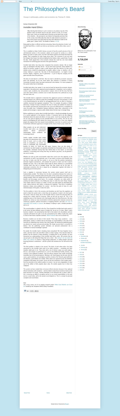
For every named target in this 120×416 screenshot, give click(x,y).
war (85, 210)
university (88, 208)
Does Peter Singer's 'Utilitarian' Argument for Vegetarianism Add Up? (87, 117)
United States (81, 208)
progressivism (90, 195)
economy (80, 155)
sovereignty (90, 200)
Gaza (95, 163)
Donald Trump (89, 152)
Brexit (79, 144)
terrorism (80, 203)
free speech (86, 163)
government (90, 166)
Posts (81, 67)
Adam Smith (94, 137)
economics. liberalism (91, 153)
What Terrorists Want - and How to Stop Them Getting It (87, 100)
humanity (95, 171)
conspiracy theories (92, 147)
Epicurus (95, 156)
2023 (81, 223)
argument (83, 140)
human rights (84, 171)
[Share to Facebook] (36, 291)
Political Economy (82, 192)
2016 (81, 254)
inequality (94, 173)
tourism (86, 205)
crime (86, 148)
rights (83, 199)
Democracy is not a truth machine (87, 88)
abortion (79, 137)
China (91, 145)
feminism (90, 162)
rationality (80, 197)
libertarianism (81, 181)
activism (89, 137)
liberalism (94, 179)
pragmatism (80, 195)
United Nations (93, 207)
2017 (81, 252)
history (95, 169)
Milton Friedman (51, 215)
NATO (88, 185)
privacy (84, 195)
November (83, 236)
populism (86, 194)
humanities (90, 171)
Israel (82, 178)
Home (48, 393)
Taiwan (83, 202)
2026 (81, 216)
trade (90, 205)
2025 (81, 219)
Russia (95, 199)
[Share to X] (34, 291)
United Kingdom (86, 207)
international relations (89, 176)
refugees (84, 197)
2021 (81, 227)
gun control (84, 168)
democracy (93, 150)
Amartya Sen (85, 139)
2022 (81, 225)
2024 (81, 221)
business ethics (93, 144)
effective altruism (93, 155)
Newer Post (27, 393)
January (83, 249)
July (82, 245)
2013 (81, 261)
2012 (81, 263)
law (89, 179)
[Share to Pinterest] (38, 291)
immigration (86, 173)
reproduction (94, 197)
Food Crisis (80, 163)
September (84, 240)
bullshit (82, 144)
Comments (83, 70)
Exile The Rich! (83, 108)
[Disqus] (47, 318)
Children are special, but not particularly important (86, 96)
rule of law (90, 199)
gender (79, 165)
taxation (88, 202)
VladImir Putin (81, 210)
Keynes (90, 178)
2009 (81, 270)
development (81, 152)
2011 (81, 265)
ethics (90, 159)
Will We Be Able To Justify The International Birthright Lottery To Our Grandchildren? (87, 122)
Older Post (69, 393)
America (91, 139)
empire (79, 156)
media (83, 184)
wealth (87, 210)
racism (95, 195)
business (86, 144)
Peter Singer (81, 189)
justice (86, 178)
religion (89, 197)
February (83, 247)
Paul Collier (94, 187)
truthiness (94, 205)
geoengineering (84, 165)
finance (95, 162)
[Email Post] (27, 291)
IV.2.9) (57, 41)
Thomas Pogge (87, 203)
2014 (81, 259)
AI (81, 139)
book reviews (93, 142)
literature (87, 181)
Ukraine (79, 207)
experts (79, 162)
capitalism (80, 145)
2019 (81, 232)
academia (84, 137)
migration (84, 185)
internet (79, 178)
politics (80, 194)
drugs (95, 152)
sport (95, 200)
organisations (83, 187)
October (83, 238)
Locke (90, 181)
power (95, 194)
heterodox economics (88, 169)
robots (86, 199)
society (85, 200)
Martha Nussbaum (86, 182)
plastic (83, 190)
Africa (79, 139)
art (86, 140)
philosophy (87, 189)
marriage (80, 182)
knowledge (84, 179)
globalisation (84, 166)
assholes (90, 140)
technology (94, 202)
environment (86, 156)
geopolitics (90, 165)
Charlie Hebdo (86, 145)
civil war (95, 145)
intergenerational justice (84, 174)
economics (81, 153)
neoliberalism (94, 185)
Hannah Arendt (93, 168)
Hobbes (79, 171)
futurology (91, 163)
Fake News (84, 162)
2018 (81, 234)
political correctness (91, 190)
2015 (81, 256)
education (85, 155)
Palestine (89, 187)
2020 (81, 230)
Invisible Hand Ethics (86, 242)
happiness (80, 169)
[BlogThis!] (32, 291)
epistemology (81, 159)
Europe (95, 160)
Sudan (79, 202)
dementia (86, 150)
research (80, 199)
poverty (91, 194)
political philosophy (92, 192)
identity (79, 173)
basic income (85, 142)
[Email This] (31, 291)
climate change (82, 147)
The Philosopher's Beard (53, 9)
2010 (81, 267)
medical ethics (88, 184)
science (80, 200)
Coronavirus (81, 148)
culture (90, 148)
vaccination (94, 208)
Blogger (67, 404)
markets (95, 181)
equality (86, 159)
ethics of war (89, 160)
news (79, 187)
